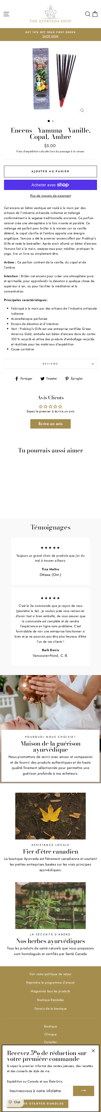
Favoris (40, 1008)
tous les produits (58, 991)
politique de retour (58, 974)
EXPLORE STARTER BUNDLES (37, 1103)
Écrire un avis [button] (50, 423)
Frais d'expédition (27, 151)
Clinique (50, 1034)
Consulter (50, 1042)
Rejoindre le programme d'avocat (50, 982)
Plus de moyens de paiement (50, 195)
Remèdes (57, 999)
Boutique (50, 1026)
